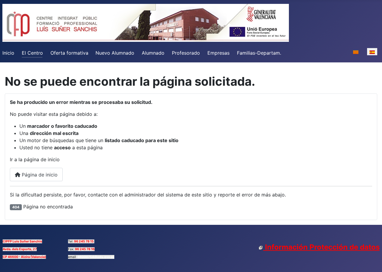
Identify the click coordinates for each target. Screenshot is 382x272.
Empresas (218, 53)
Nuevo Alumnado (115, 53)
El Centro (32, 53)
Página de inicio (39, 175)
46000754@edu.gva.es (96, 257)
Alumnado (153, 53)
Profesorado (186, 53)
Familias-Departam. (259, 53)
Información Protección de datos (321, 247)
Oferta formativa (69, 53)
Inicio (8, 53)
